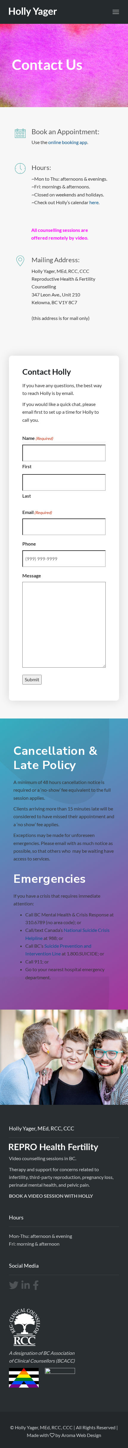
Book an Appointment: (65, 131)
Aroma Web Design (81, 1435)
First (27, 466)
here (94, 202)
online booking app (67, 142)
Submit (32, 679)
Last (26, 496)
